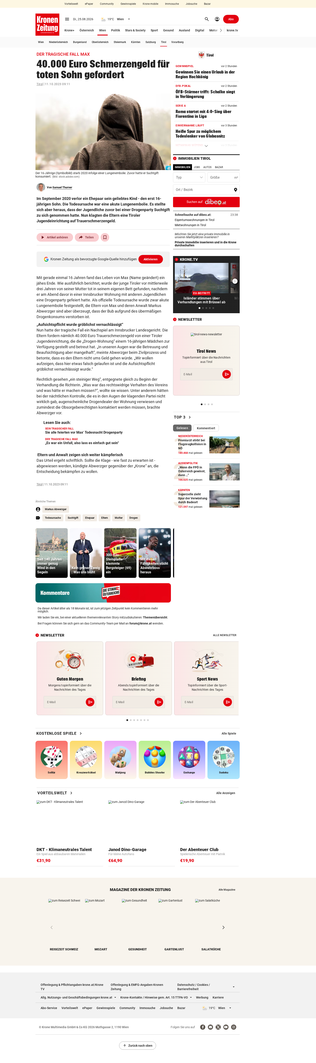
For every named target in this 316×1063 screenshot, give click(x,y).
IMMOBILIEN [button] (182, 167)
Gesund (168, 30)
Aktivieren (151, 259)
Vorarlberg (177, 42)
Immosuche (172, 3)
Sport (154, 30)
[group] (51, 553)
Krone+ (69, 30)
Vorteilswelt (71, 3)
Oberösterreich (100, 42)
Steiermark (120, 42)
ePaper (89, 3)
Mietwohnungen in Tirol (204, 225)
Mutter (119, 517)
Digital (199, 30)
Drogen (133, 517)
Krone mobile (150, 3)
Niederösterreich (58, 42)
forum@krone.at (140, 623)
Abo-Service (49, 1008)
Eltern (104, 517)
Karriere (218, 997)
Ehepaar (89, 517)
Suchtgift (73, 517)
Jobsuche (191, 3)
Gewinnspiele (128, 3)
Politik (115, 30)
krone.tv (232, 30)
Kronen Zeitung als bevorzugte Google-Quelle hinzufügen (104, 259)
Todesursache (53, 517)
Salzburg (151, 42)
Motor (213, 30)
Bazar (207, 3)
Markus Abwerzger (55, 509)
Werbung (202, 997)
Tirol (163, 42)
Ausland (184, 30)
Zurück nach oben (137, 1045)
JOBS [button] (197, 167)
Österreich (87, 30)
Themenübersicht (155, 617)
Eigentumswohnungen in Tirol (206, 219)
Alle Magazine (227, 889)
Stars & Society (135, 30)
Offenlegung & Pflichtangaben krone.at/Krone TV (72, 987)
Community (107, 3)
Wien (102, 30)
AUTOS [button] (207, 167)
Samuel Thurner (62, 187)
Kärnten (135, 42)
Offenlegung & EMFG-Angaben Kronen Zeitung (137, 987)
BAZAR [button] (219, 167)
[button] (221, 30)
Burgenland (80, 42)
